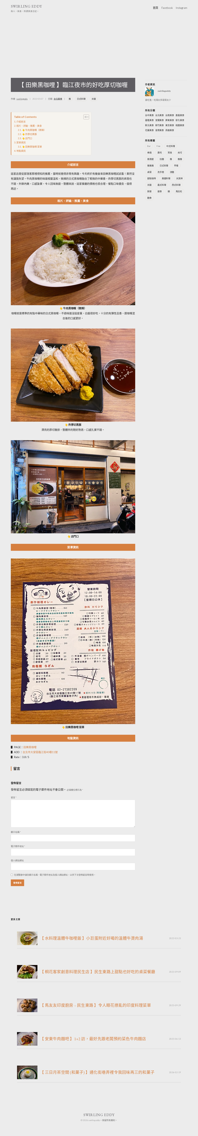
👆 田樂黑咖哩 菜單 (32, 146)
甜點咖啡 (151, 178)
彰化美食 (180, 120)
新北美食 (149, 125)
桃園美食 (180, 125)
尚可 (180, 152)
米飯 (94, 98)
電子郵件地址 (18, 846)
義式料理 (161, 184)
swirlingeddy (22, 98)
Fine (159, 146)
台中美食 (149, 115)
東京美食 (169, 125)
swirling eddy (26, 6)
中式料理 (170, 146)
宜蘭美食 (159, 120)
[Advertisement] (99, 41)
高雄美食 (169, 130)
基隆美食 (149, 120)
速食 (159, 191)
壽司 (159, 152)
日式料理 (81, 98)
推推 (180, 159)
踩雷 (149, 191)
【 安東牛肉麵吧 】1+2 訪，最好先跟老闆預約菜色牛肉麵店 (93, 1038)
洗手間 (160, 172)
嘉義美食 (180, 115)
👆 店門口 (27, 138)
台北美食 (58, 98)
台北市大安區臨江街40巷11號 (40, 752)
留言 (14, 797)
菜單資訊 (21, 142)
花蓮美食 (149, 130)
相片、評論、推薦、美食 (29, 125)
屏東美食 (169, 120)
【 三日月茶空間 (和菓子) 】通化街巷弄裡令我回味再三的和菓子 (97, 1072)
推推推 (150, 165)
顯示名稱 (16, 832)
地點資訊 (21, 150)
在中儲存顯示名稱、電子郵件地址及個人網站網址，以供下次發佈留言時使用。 (55, 874)
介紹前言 (21, 121)
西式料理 (176, 184)
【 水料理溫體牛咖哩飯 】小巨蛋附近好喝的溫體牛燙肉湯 (91, 938)
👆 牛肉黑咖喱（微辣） (34, 130)
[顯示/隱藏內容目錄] (84, 117)
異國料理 (166, 178)
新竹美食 (159, 125)
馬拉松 (179, 191)
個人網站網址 (17, 860)
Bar (149, 146)
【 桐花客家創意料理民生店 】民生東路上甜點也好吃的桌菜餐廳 (97, 971)
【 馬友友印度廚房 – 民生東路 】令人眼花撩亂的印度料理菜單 (95, 1005)
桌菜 (149, 172)
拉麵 (162, 159)
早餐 (176, 165)
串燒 (149, 152)
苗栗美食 (159, 130)
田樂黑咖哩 (30, 747)
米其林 (179, 178)
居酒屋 (150, 159)
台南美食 (169, 115)
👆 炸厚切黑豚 (29, 134)
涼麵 (172, 172)
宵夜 (170, 152)
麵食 (149, 197)
